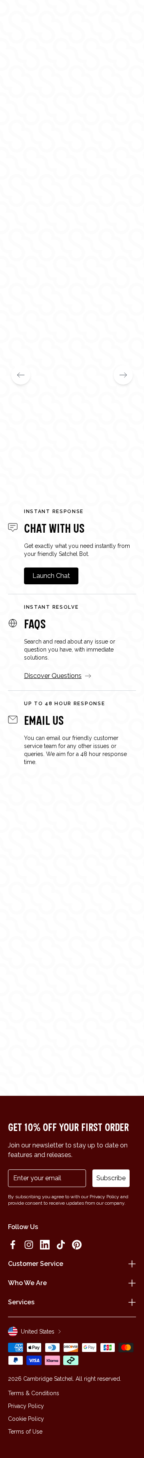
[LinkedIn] (45, 1244)
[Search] (30, 17)
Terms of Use (25, 1431)
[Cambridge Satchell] (72, 19)
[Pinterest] (77, 1244)
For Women (30, 181)
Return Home (72, 207)
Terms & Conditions (33, 1393)
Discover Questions (53, 676)
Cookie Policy (26, 1419)
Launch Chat (51, 576)
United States (37, 1331)
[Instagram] (29, 1244)
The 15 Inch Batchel (38, 452)
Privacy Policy (26, 1406)
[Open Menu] (17, 17)
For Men (82, 181)
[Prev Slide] (20, 375)
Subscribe (111, 1178)
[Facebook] (13, 1244)
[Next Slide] (123, 375)
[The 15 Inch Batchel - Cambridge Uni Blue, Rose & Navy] (72, 362)
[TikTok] (61, 1244)
